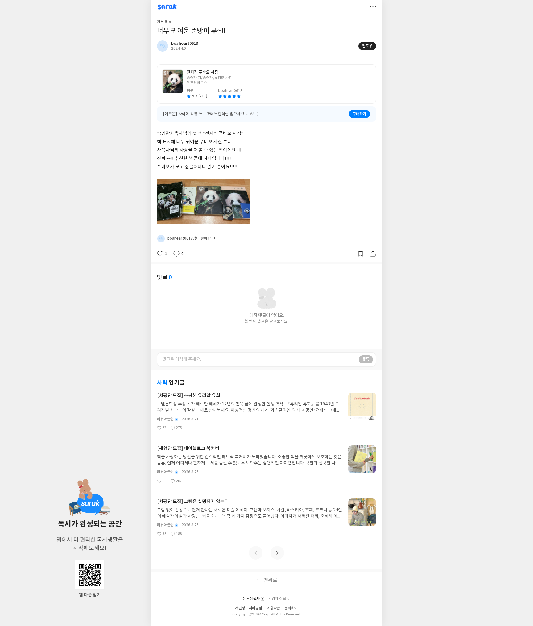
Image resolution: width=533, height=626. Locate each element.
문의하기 (291, 608)
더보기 (373, 7)
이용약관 (273, 608)
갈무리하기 (360, 254)
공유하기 (373, 254)
